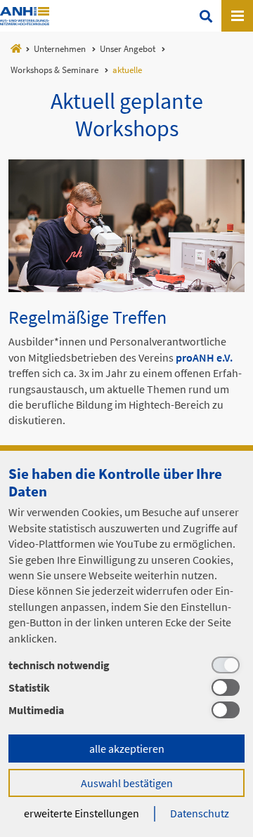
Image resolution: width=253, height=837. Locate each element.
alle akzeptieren (126, 749)
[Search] (205, 16)
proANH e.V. (204, 357)
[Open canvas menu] (237, 16)
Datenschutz (199, 813)
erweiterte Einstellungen (81, 813)
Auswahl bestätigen (127, 783)
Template (24, 16)
